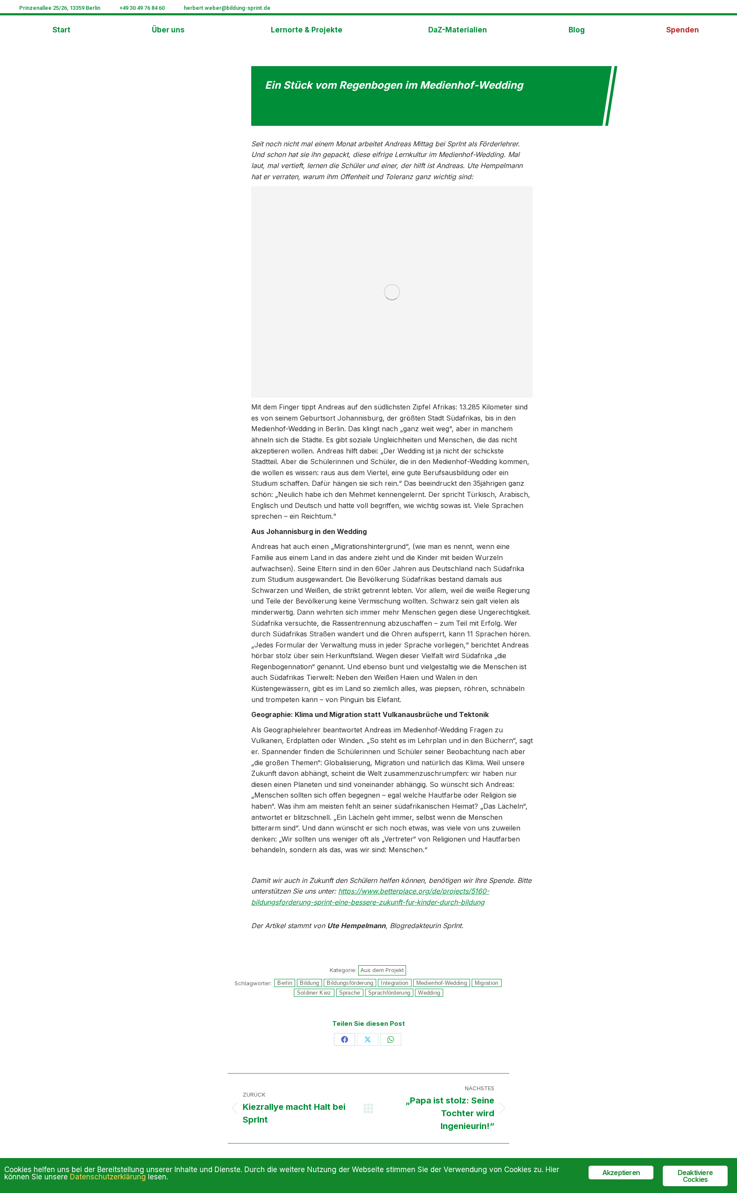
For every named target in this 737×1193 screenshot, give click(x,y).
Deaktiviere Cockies (695, 1176)
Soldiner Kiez (314, 993)
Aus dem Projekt (382, 970)
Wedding (429, 993)
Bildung (309, 983)
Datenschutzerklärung (108, 1177)
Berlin (284, 983)
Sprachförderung (389, 993)
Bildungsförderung (350, 983)
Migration (487, 983)
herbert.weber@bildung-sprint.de (227, 8)
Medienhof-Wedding (441, 983)
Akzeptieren (621, 1172)
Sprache (349, 993)
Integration (394, 983)
